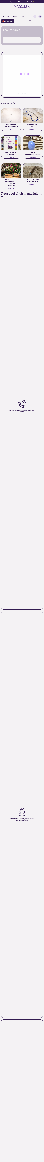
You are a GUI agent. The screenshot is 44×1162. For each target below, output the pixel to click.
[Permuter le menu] (30, 21)
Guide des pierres (15, 16)
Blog (23, 16)
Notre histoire (5, 16)
